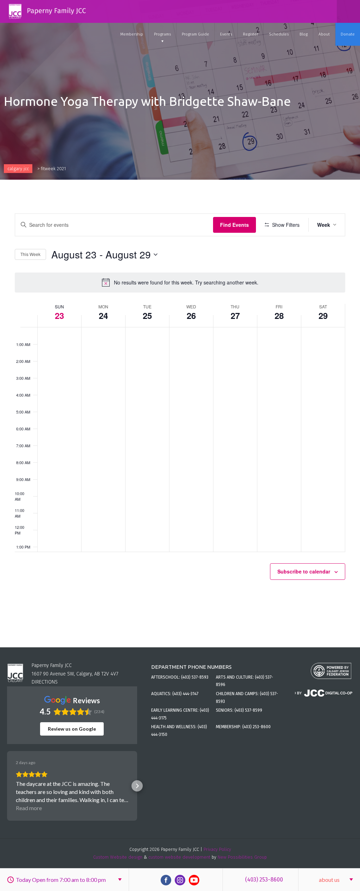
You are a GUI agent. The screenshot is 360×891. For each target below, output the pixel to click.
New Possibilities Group (242, 857)
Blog (304, 34)
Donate (348, 34)
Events (226, 34)
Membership (131, 34)
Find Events (234, 224)
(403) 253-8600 (264, 879)
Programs (162, 34)
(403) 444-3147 (185, 693)
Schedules (279, 34)
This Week (30, 254)
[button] (7, 785)
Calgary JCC (18, 168)
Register (250, 34)
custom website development (179, 857)
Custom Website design (117, 857)
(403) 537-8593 (194, 677)
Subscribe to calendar (303, 571)
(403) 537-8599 (248, 710)
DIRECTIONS (45, 682)
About (324, 34)
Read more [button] (29, 808)
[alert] (180, 282)
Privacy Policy (217, 849)
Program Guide (195, 34)
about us (329, 879)
